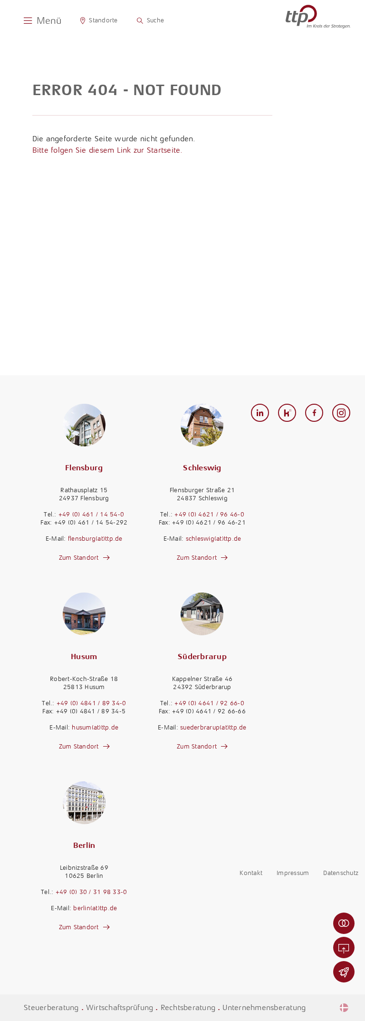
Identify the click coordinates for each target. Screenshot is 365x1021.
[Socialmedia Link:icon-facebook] (314, 413)
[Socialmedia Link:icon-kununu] (287, 413)
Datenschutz (340, 872)
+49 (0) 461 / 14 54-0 (91, 514)
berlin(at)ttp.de (95, 908)
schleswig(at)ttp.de (213, 538)
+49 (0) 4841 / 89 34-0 (91, 703)
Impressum (293, 872)
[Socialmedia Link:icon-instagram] (341, 413)
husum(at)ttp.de (95, 727)
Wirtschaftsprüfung (120, 1007)
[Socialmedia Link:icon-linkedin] (260, 413)
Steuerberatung (51, 1007)
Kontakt (251, 872)
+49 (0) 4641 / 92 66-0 (209, 703)
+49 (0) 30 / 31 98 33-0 (91, 891)
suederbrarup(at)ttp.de (213, 727)
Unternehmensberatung (264, 1007)
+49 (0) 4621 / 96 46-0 (209, 514)
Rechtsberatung (188, 1007)
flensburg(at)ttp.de (95, 538)
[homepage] (318, 17)
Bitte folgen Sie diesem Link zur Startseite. (107, 150)
